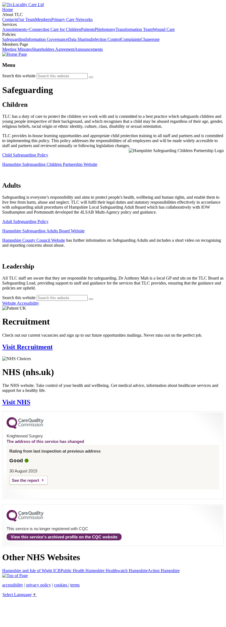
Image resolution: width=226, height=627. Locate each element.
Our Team (26, 19)
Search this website (19, 75)
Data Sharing (79, 39)
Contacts (9, 19)
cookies (61, 585)
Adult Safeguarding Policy (25, 221)
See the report (25, 480)
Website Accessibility (20, 303)
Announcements (88, 49)
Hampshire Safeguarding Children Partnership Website (49, 164)
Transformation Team (134, 29)
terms (75, 585)
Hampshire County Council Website (33, 240)
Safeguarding (13, 39)
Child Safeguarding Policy (25, 155)
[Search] (91, 77)
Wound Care (164, 29)
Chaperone (150, 39)
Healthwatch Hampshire (127, 570)
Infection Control (106, 39)
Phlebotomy (105, 29)
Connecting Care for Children (55, 29)
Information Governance (46, 39)
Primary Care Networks (72, 19)
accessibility (12, 585)
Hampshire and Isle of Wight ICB (31, 570)
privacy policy (38, 585)
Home (7, 9)
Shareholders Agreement (53, 49)
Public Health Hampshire (83, 570)
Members (43, 19)
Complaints (131, 39)
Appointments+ (15, 29)
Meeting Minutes (17, 49)
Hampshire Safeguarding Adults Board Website (43, 231)
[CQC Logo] (25, 427)
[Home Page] (14, 54)
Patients (88, 29)
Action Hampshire (164, 570)
